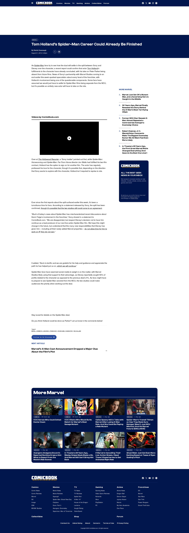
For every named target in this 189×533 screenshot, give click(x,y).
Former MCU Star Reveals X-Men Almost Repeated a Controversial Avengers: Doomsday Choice (135, 121)
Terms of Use (133, 197)
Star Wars (141, 496)
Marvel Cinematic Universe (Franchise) (44, 331)
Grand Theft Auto (144, 505)
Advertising (77, 523)
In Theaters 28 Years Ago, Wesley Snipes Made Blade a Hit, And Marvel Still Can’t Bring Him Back (78, 456)
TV (73, 3)
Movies (67, 3)
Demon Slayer (121, 496)
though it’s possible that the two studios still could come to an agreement (71, 208)
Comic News (36, 491)
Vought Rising (78, 508)
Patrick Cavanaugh (40, 50)
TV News (77, 491)
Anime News (121, 491)
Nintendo (98, 496)
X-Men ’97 (77, 499)
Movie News (57, 491)
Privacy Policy (134, 198)
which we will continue (66, 266)
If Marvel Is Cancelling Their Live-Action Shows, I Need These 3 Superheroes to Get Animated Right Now (108, 456)
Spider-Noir (78, 496)
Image (34, 502)
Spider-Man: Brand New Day (62, 499)
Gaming (79, 3)
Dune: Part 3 (57, 505)
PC (96, 505)
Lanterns (77, 505)
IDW (33, 505)
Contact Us (65, 523)
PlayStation (99, 502)
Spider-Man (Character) (65, 331)
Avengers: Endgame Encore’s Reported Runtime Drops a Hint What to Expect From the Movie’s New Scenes (47, 456)
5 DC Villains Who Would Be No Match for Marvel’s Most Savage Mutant (78, 422)
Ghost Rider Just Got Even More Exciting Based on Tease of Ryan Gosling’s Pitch (140, 455)
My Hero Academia (123, 505)
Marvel (34, 40)
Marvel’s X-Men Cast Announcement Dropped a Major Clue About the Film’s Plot (65, 350)
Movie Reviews (58, 493)
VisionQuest (78, 511)
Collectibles (97, 3)
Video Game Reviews (102, 493)
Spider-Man (39, 65)
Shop (76, 517)
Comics (59, 3)
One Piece (120, 508)
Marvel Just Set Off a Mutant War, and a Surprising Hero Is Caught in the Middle (135, 97)
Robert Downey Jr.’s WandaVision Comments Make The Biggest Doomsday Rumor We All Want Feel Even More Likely (135, 135)
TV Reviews (78, 493)
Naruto (119, 502)
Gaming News (100, 491)
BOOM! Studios (37, 508)
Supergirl (56, 496)
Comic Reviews (37, 493)
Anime (87, 3)
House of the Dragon (81, 502)
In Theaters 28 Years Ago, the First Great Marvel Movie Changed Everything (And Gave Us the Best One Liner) (135, 149)
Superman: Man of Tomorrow (62, 511)
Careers (96, 523)
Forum (106, 3)
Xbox (97, 499)
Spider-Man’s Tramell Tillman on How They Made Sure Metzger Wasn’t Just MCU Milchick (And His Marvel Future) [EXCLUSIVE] (139, 424)
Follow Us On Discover (43, 337)
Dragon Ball (121, 493)
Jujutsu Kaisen (121, 499)
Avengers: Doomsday (60, 508)
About (87, 523)
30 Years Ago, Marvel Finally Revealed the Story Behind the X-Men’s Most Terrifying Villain (135, 108)
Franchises (143, 487)
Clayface (56, 502)
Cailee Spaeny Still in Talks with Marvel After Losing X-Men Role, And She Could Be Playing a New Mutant (109, 423)
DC (33, 499)
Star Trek (141, 499)
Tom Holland (92, 68)
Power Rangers (143, 502)
